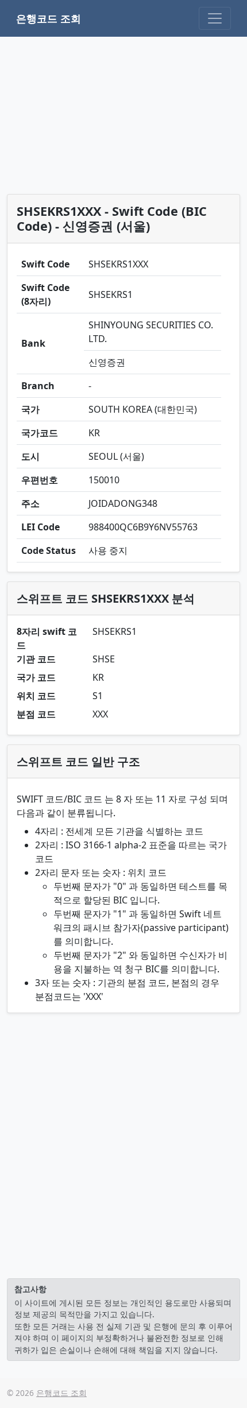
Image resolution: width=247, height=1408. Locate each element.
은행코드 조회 (48, 18)
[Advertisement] (124, 117)
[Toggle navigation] (215, 18)
